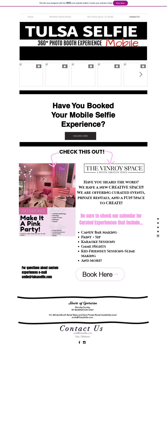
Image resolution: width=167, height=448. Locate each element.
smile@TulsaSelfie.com (82, 317)
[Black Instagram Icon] (84, 342)
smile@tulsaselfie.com (37, 277)
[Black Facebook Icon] (79, 342)
